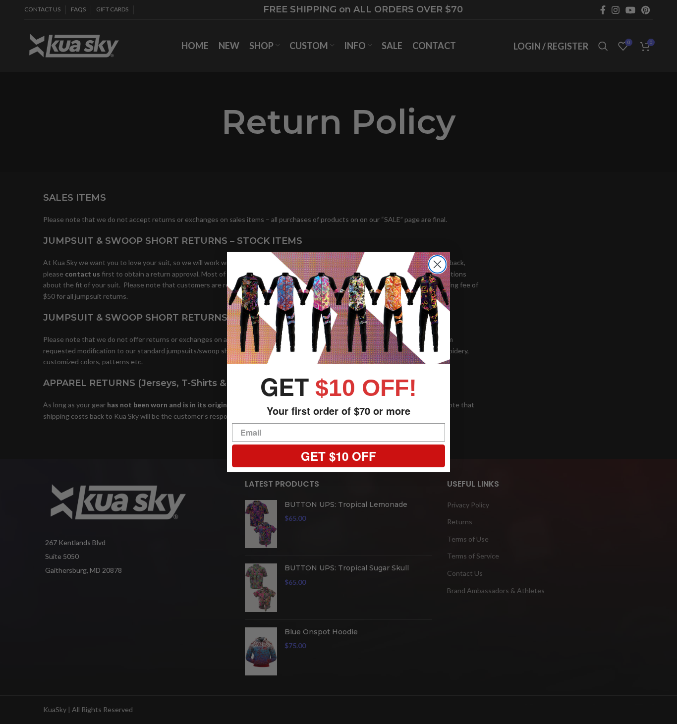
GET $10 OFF (338, 455)
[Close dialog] (437, 264)
